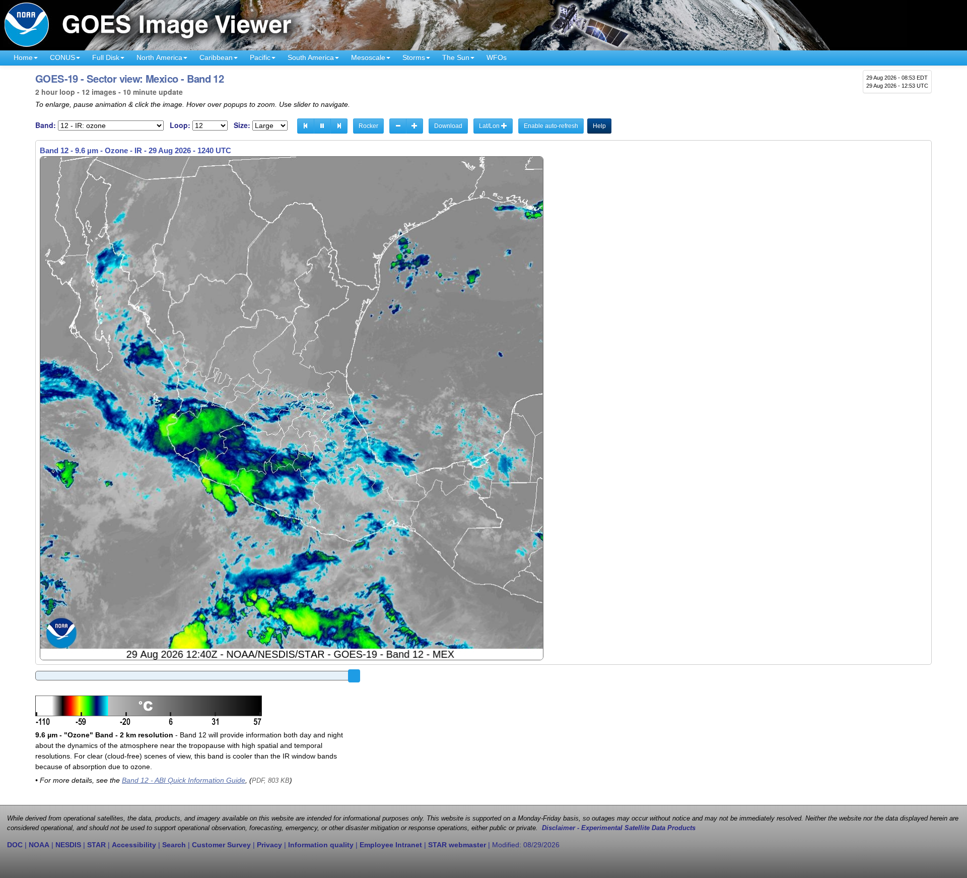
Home (23, 57)
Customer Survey (221, 845)
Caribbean (216, 57)
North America (159, 57)
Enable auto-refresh (551, 126)
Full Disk (105, 57)
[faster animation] (414, 126)
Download (448, 126)
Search (174, 845)
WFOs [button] (497, 57)
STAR (96, 845)
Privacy (269, 845)
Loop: (180, 125)
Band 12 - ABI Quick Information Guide (183, 780)
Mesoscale (368, 57)
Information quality (321, 845)
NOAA (39, 845)
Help (599, 126)
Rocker (368, 126)
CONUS (62, 57)
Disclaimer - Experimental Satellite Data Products (619, 828)
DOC (15, 845)
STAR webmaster (457, 845)
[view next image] (339, 126)
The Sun (455, 57)
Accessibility (134, 845)
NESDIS (68, 845)
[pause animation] (322, 126)
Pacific (260, 57)
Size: (242, 125)
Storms (413, 57)
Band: (45, 125)
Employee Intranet (391, 845)
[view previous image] (305, 126)
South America (311, 57)
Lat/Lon (490, 126)
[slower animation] (397, 126)
